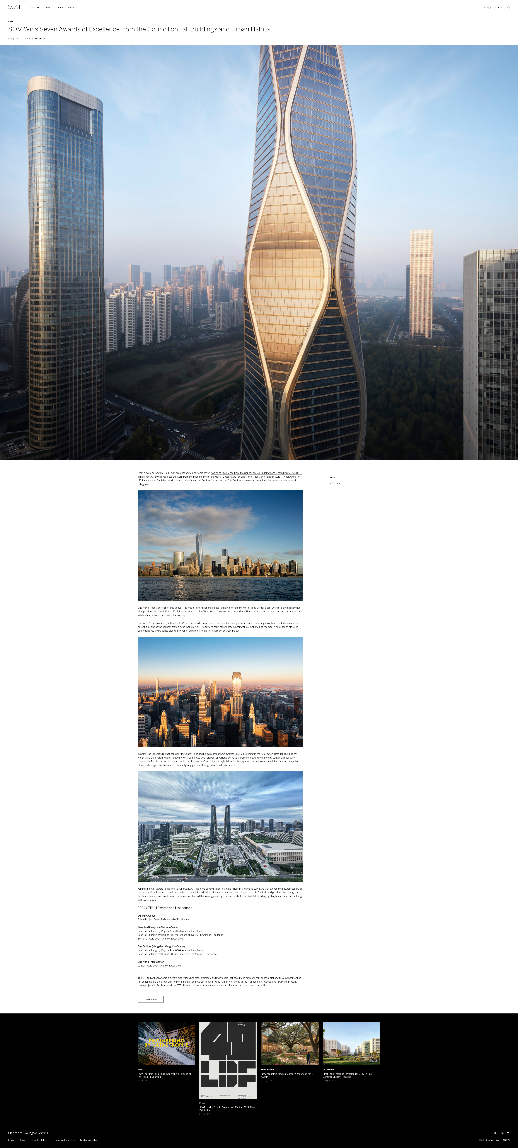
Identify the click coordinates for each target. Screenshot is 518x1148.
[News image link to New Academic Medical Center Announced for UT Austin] (290, 1043)
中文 (489, 7)
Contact (499, 7)
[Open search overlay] (508, 7)
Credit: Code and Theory (489, 1140)
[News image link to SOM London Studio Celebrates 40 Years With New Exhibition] (228, 1060)
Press (22, 1140)
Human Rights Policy (39, 1140)
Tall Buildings (334, 483)
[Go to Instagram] (502, 1133)
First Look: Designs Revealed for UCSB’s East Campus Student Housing (348, 1075)
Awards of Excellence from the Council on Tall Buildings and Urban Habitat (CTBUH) (256, 473)
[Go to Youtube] (508, 1133)
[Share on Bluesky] (40, 38)
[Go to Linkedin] (495, 1133)
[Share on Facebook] (32, 38)
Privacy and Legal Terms (64, 1140)
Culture (59, 7)
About (71, 7)
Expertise (35, 7)
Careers (11, 1140)
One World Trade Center (254, 476)
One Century (234, 480)
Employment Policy (88, 1140)
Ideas (47, 7)
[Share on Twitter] (44, 38)
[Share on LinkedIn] (36, 38)
